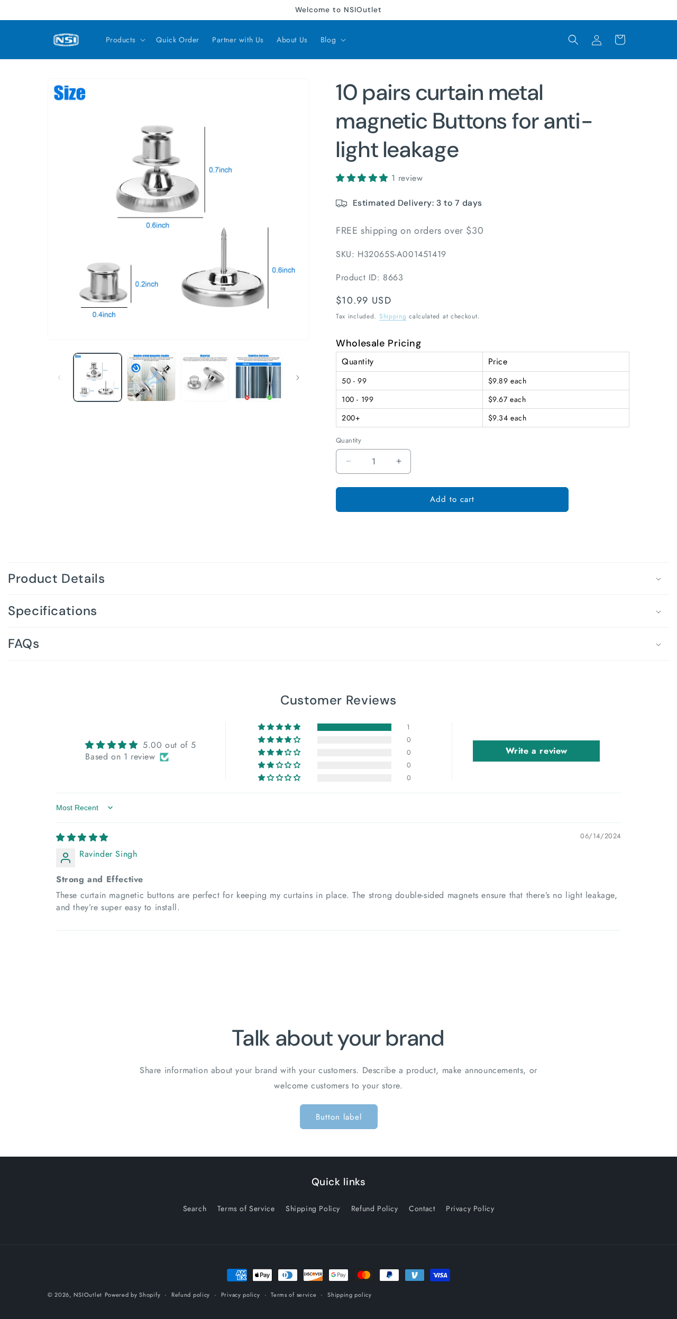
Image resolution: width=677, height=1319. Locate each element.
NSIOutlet (88, 1294)
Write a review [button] (537, 751)
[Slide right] (297, 377)
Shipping (393, 316)
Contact (422, 1208)
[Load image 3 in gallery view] (205, 377)
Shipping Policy (313, 1208)
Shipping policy (349, 1294)
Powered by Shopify (133, 1294)
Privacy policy (240, 1294)
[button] (124, 40)
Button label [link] (339, 1116)
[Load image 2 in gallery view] (151, 377)
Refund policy (190, 1294)
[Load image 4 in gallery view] (258, 377)
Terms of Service (246, 1208)
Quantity (348, 440)
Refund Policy (374, 1208)
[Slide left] (59, 377)
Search (195, 1208)
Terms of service (293, 1294)
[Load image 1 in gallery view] (98, 377)
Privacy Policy (470, 1208)
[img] (82, 837)
